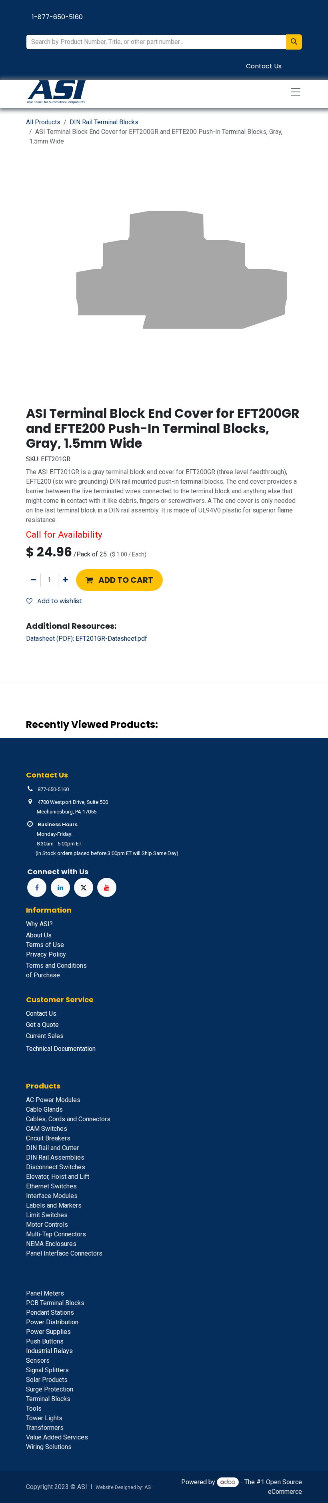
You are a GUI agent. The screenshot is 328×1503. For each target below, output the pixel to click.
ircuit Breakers (48, 1138)
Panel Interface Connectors (64, 1253)
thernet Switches (51, 1186)
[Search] (294, 42)
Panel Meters (45, 1293)
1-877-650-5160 (57, 17)
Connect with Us (57, 872)
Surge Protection (49, 1389)
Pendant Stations (50, 1312)
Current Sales (45, 1036)
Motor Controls (47, 1224)
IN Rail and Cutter (52, 1148)
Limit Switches (47, 1215)
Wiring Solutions (49, 1447)
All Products (43, 122)
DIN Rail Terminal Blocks (104, 122)
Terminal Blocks (48, 1399)
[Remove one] (33, 580)
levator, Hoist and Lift (57, 1176)
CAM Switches (46, 1128)
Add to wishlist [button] (59, 601)
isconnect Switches (55, 1167)
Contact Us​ (264, 66)
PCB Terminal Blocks (55, 1303)
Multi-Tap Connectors (56, 1234)
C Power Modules (53, 1100)
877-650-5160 (53, 789)
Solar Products (47, 1379)
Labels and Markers (54, 1205)
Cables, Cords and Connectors (68, 1119)
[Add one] (65, 580)
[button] (119, 580)
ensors (38, 1360)
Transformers (45, 1427)
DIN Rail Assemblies (55, 1157)
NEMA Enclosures (51, 1244)
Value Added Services (57, 1437)
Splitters (47, 1370)
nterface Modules (52, 1196)
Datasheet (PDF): (86, 638)
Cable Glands (44, 1109)
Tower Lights (44, 1418)
